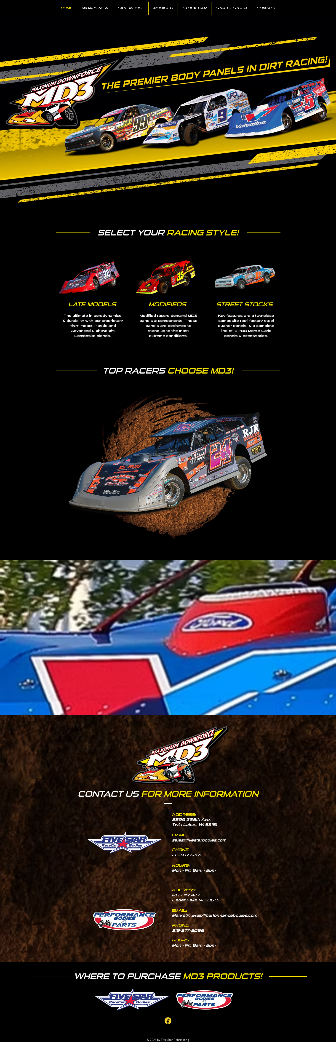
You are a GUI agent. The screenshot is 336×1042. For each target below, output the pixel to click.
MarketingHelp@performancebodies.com (214, 915)
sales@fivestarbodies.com (199, 840)
